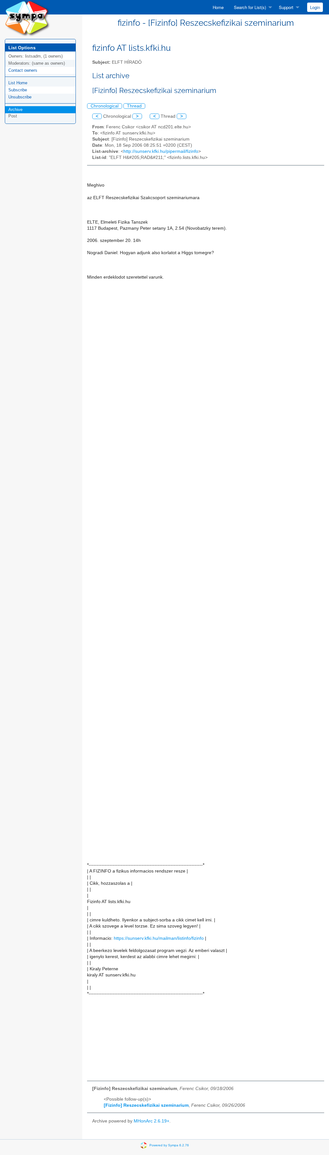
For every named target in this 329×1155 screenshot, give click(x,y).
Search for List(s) (250, 7)
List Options (22, 47)
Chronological (105, 106)
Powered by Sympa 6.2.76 (169, 1145)
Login (315, 7)
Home (218, 7)
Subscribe (17, 90)
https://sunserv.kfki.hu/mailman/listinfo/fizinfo (159, 938)
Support (286, 7)
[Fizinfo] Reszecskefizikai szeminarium (146, 1105)
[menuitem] (218, 7)
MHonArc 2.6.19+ (151, 1121)
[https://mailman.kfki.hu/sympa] (27, 17)
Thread (134, 106)
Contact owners (22, 70)
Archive (15, 109)
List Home (17, 82)
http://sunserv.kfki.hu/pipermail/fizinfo (160, 151)
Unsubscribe (19, 97)
